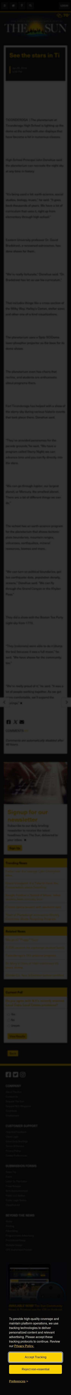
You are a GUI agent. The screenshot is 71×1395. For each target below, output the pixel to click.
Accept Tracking (35, 1357)
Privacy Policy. (24, 1346)
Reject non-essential (35, 1369)
